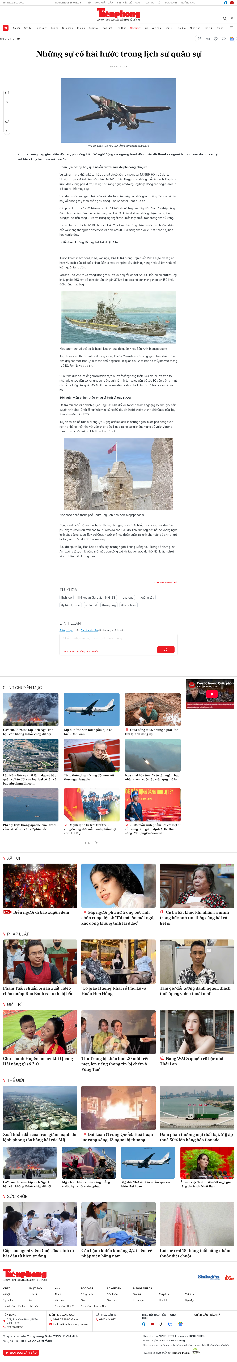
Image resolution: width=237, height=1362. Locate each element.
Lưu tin (7, 111)
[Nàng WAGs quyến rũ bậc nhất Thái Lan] (197, 1032)
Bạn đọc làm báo (23, 1352)
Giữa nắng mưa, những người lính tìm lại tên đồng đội (152, 732)
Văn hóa (156, 27)
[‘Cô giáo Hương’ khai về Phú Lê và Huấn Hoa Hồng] (118, 961)
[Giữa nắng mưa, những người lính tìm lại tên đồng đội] (153, 709)
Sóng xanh (41, 27)
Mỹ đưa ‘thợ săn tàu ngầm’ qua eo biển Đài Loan (88, 732)
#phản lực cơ (70, 605)
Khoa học (195, 27)
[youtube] (232, 3)
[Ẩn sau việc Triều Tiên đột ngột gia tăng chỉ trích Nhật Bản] (207, 1163)
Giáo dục (181, 27)
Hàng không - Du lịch (14, 1306)
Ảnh (57, 1288)
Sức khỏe (67, 27)
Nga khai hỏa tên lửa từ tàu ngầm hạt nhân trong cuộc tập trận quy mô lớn (152, 777)
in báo (215, 38)
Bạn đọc (189, 1300)
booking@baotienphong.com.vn (70, 1324)
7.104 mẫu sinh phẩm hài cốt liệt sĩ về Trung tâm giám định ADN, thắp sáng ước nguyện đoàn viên (153, 829)
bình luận (223, 38)
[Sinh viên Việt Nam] (209, 1278)
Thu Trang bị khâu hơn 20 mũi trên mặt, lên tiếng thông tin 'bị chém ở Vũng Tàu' (115, 1064)
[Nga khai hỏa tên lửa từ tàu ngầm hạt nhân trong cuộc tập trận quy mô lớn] (153, 755)
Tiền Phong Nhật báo (99, 2)
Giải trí (168, 27)
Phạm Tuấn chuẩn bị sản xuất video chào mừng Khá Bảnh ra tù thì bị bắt (38, 990)
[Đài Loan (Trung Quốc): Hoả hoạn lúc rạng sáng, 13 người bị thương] (118, 1108)
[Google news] (182, 1324)
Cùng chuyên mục (22, 687)
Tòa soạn (171, 2)
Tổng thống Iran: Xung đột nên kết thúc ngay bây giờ (89, 777)
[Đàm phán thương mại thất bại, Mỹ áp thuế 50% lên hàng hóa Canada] (197, 1108)
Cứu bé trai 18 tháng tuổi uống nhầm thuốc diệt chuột (195, 1253)
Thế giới (81, 27)
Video (220, 27)
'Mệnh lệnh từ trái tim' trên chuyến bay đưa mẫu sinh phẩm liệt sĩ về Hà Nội (90, 829)
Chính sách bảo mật (208, 1314)
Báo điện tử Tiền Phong (118, 14)
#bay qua (126, 597)
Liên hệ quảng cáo (62, 1314)
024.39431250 (15, 1327)
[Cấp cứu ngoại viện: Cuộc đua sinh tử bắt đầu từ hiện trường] (40, 1224)
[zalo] (172, 1324)
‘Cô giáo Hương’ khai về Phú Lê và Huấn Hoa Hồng (113, 990)
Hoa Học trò (152, 2)
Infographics (142, 1288)
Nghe (7, 92)
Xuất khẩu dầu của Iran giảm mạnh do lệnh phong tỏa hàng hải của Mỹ (39, 1137)
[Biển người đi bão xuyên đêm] (40, 886)
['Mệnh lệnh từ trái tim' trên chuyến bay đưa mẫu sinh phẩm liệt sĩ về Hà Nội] (92, 804)
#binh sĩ (91, 605)
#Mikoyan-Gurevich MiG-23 (96, 597)
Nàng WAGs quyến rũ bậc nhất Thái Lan (192, 1061)
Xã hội (16, 27)
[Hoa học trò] (229, 1278)
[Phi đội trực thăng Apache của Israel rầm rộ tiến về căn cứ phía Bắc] (30, 804)
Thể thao (121, 27)
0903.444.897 (107, 1319)
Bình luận (7, 121)
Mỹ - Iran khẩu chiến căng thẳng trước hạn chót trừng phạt (86, 1184)
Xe (146, 27)
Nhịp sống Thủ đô (64, 1306)
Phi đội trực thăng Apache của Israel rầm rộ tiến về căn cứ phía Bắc (29, 827)
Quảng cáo (188, 2)
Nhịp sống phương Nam (94, 1306)
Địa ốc (54, 27)
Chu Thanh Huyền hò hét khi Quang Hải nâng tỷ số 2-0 (38, 1061)
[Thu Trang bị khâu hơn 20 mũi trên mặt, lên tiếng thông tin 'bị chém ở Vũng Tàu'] (118, 1032)
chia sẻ (199, 38)
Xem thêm (231, 28)
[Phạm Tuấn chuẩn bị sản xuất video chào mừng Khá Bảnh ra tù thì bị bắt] (40, 961)
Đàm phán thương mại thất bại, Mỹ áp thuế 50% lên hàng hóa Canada (196, 1137)
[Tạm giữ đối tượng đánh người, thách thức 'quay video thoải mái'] (197, 961)
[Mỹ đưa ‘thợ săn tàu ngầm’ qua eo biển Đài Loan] (92, 709)
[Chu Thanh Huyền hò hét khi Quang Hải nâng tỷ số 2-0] (40, 1032)
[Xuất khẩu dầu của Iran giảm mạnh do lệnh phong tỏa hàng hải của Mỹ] (40, 1108)
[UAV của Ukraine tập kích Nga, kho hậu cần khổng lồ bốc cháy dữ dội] (30, 709)
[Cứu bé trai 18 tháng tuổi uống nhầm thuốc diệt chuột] (197, 1224)
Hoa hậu (208, 27)
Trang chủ (6, 28)
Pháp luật (106, 27)
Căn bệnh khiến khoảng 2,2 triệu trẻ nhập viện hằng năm (116, 1253)
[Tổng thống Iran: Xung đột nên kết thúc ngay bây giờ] (92, 755)
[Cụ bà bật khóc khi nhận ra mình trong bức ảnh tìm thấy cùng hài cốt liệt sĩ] (197, 886)
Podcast (87, 1288)
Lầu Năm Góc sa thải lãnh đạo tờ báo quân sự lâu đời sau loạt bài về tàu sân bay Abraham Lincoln (30, 779)
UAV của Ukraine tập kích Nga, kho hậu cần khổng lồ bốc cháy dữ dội (28, 732)
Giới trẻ (93, 27)
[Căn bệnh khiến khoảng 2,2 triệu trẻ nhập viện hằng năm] (118, 1224)
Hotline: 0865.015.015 (68, 2)
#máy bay (109, 605)
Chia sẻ (7, 102)
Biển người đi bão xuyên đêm (40, 912)
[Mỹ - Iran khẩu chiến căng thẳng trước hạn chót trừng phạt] (89, 1163)
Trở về (7, 131)
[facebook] (226, 3)
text (207, 38)
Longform (114, 1288)
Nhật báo (35, 1288)
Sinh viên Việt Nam (128, 2)
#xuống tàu (146, 597)
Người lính (135, 27)
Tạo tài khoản (89, 630)
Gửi (166, 649)
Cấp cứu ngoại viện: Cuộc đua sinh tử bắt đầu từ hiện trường (38, 1253)
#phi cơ (66, 597)
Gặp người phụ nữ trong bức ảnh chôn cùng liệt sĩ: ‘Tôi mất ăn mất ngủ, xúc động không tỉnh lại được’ (117, 918)
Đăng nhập (66, 630)
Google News (231, 38)
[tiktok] (163, 1324)
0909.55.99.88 (61, 1319)
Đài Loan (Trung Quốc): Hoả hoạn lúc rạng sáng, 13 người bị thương (117, 1137)
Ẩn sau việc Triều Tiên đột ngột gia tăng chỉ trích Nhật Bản (205, 1184)
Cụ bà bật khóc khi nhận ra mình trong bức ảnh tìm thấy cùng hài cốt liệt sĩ (194, 918)
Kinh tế (28, 27)
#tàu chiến (128, 605)
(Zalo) (74, 1319)
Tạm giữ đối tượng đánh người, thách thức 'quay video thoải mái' (195, 990)
